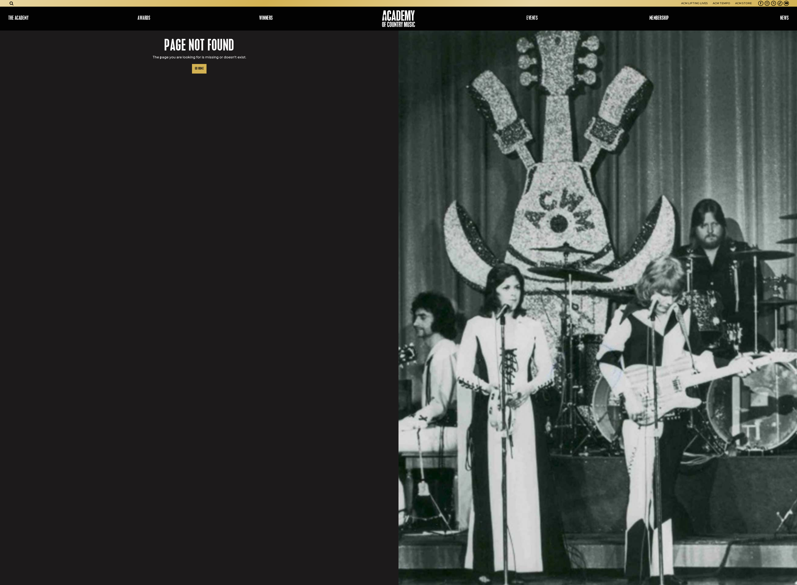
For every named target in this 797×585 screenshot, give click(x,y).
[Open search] (11, 3)
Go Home (199, 68)
